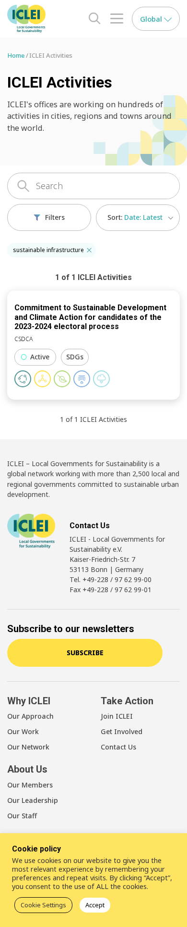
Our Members (30, 784)
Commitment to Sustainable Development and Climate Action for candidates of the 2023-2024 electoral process (90, 317)
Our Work (23, 731)
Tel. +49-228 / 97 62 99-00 (111, 579)
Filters (55, 217)
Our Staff (22, 815)
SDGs (74, 356)
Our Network (28, 746)
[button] (89, 250)
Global (152, 19)
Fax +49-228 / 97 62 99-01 (111, 589)
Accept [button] (95, 905)
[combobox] (138, 217)
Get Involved (121, 731)
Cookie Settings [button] (43, 905)
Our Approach (30, 716)
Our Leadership (32, 800)
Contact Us (118, 746)
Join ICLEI (117, 716)
